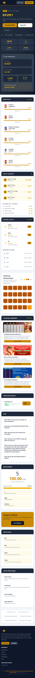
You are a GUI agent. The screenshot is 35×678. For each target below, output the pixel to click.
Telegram (6, 30)
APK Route (29, 219)
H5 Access (20, 2)
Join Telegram (17, 523)
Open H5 (29, 318)
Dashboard (4, 650)
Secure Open (25, 403)
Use (29, 226)
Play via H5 (17, 111)
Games (3, 652)
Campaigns (4, 657)
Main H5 (23, 25)
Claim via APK (17, 341)
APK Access (29, 2)
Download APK (9, 25)
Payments (4, 654)
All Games (29, 99)
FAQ (2, 659)
